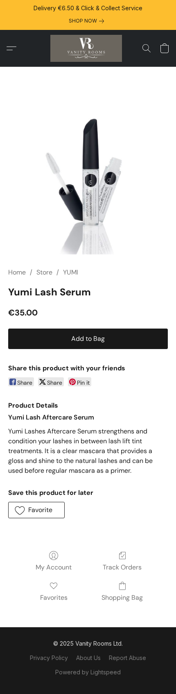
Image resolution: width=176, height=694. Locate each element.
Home (17, 272)
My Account (54, 567)
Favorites (54, 597)
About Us (88, 657)
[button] (88, 48)
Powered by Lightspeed (88, 672)
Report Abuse (127, 657)
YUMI (70, 272)
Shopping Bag (122, 597)
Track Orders (122, 567)
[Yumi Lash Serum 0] (88, 172)
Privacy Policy (49, 657)
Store (44, 272)
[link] (88, 21)
